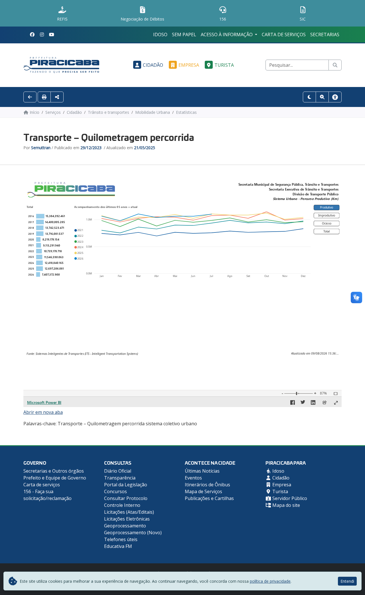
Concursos (115, 491)
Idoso (160, 34)
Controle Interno (122, 505)
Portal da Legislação (125, 484)
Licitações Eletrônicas (127, 519)
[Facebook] (32, 34)
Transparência (119, 478)
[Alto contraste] (309, 97)
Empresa (189, 65)
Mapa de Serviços (203, 491)
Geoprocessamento (125, 526)
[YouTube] (51, 34)
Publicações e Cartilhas (209, 498)
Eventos (193, 478)
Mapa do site (285, 505)
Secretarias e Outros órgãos (53, 471)
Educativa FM (118, 546)
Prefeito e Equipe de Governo (54, 478)
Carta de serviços (284, 34)
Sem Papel (184, 34)
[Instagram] (42, 34)
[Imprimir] (44, 97)
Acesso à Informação (227, 34)
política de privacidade (270, 581)
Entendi (347, 581)
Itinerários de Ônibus (207, 484)
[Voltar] (29, 97)
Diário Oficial (117, 471)
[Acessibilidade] (335, 97)
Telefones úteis (120, 539)
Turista (224, 65)
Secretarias (324, 34)
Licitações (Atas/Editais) (129, 512)
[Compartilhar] (57, 97)
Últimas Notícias (202, 471)
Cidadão (153, 65)
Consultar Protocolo (125, 498)
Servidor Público (289, 498)
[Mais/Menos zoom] (322, 97)
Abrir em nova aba (43, 412)
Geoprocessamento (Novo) (133, 532)
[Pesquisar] (335, 65)
